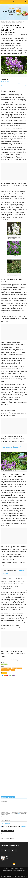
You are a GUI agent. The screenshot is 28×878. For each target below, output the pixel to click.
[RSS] (16, 850)
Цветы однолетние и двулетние (8, 670)
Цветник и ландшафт (5, 21)
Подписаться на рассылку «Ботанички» (10, 833)
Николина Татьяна (4, 34)
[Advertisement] (14, 736)
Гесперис (3, 664)
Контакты (20, 872)
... (6, 664)
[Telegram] (9, 675)
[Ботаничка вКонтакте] (5, 850)
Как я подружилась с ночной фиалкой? (10, 83)
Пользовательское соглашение (19, 870)
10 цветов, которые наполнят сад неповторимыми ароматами (14, 572)
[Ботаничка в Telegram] (9, 850)
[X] (12, 675)
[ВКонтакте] (3, 675)
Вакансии (21, 868)
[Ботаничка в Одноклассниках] (2, 850)
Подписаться (23, 826)
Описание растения (5, 81)
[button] (26, 1)
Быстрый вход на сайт (5, 823)
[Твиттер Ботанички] (12, 850)
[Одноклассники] (5, 675)
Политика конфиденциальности (12, 872)
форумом (19, 813)
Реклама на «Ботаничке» (7, 870)
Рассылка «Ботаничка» (13, 868)
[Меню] (2, 2)
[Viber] (14, 675)
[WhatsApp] (10, 675)
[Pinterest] (7, 675)
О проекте (6, 868)
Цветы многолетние (12, 21)
